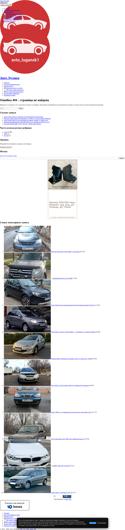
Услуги (6, 135)
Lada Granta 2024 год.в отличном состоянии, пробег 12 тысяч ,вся (26, 120)
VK (21, 529)
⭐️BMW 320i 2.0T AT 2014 (60, 466)
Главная (6, 8)
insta (31, 529)
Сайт (5, 134)
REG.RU (68, 499)
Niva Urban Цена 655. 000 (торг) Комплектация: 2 (67, 439)
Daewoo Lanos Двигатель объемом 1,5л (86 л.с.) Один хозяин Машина (27, 118)
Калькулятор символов (11, 19)
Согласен (93, 523)
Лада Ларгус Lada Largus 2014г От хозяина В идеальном (70, 385)
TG (24, 529)
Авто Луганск (4, 1)
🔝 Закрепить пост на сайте (13, 14)
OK (28, 529)
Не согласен (102, 523)
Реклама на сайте (9, 21)
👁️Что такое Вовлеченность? (13, 18)
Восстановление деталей (11, 155)
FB (35, 529)
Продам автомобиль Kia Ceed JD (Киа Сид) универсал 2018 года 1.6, (27, 122)
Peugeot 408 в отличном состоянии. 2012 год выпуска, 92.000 (71, 359)
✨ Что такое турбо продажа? (14, 16)
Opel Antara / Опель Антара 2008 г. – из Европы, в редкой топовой (73, 332)
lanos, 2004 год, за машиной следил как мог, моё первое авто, (71, 412)
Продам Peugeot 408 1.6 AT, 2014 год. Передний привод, (22, 124)
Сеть (5, 132)
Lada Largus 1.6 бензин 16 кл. (61, 492)
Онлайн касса (8, 12)
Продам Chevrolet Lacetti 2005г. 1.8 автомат (65, 251)
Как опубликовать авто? (12, 10)
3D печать (2, 155)
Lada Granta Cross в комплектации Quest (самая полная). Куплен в (73, 305)
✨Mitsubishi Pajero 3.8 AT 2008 (61, 278)
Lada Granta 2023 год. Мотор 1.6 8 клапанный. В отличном (23, 117)
